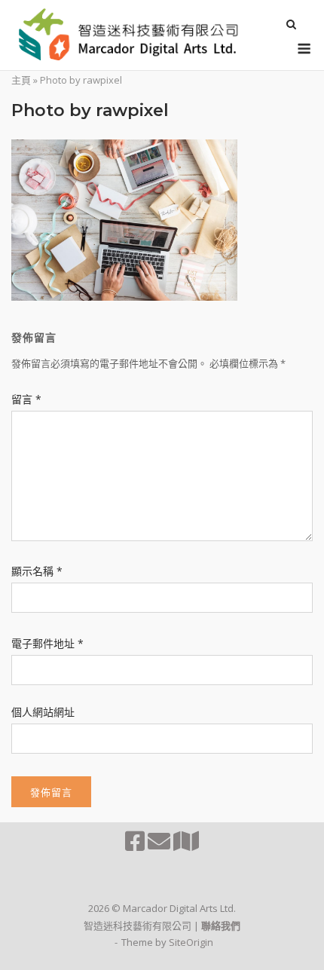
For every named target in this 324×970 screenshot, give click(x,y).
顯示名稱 (37, 571)
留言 (26, 399)
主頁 (21, 80)
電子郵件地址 (47, 643)
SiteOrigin (191, 942)
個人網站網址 (43, 712)
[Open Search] (291, 25)
